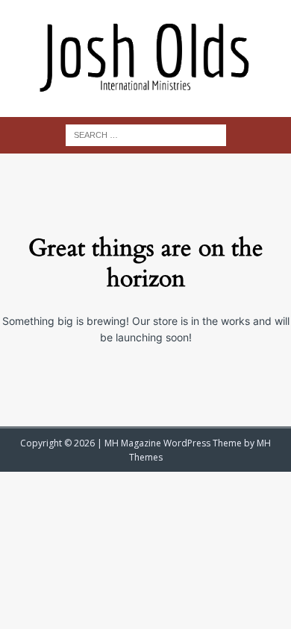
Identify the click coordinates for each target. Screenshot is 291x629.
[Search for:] (146, 134)
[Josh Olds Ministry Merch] (145, 58)
